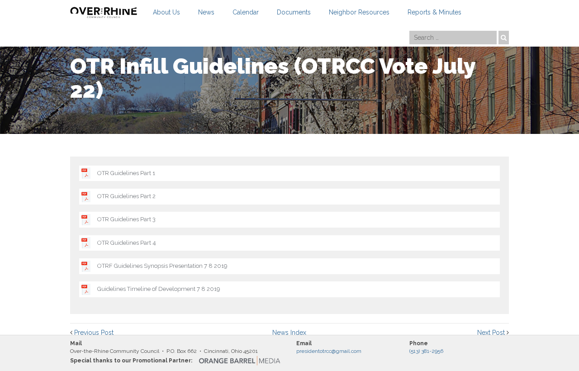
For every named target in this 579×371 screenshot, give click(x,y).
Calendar (246, 12)
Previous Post (94, 332)
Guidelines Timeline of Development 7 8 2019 (158, 288)
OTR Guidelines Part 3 (126, 219)
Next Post (491, 332)
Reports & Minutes (434, 12)
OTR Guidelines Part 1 (126, 173)
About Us (166, 12)
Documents (294, 12)
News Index (289, 332)
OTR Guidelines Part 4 (126, 242)
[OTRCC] (103, 12)
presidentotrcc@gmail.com (328, 351)
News (206, 12)
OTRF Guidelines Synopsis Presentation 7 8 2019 (162, 265)
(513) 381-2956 (426, 351)
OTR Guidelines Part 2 (126, 196)
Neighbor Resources (359, 12)
